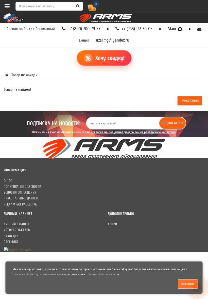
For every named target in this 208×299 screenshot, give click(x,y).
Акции (112, 224)
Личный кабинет (16, 224)
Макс (173, 28)
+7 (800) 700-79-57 (83, 28)
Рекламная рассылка (20, 204)
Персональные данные (21, 198)
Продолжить (190, 100)
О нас (8, 181)
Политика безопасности (22, 187)
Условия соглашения (20, 192)
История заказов (17, 230)
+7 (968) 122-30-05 (136, 28)
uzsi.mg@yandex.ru (112, 40)
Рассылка (11, 242)
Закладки (11, 236)
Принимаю (187, 284)
